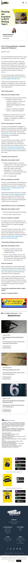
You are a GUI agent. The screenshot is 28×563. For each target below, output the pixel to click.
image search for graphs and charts (15, 194)
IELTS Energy (20, 527)
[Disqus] (14, 434)
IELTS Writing (6, 337)
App (7, 541)
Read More (7, 347)
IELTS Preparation (20, 543)
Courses (20, 541)
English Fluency (8, 530)
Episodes (20, 528)
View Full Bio (6, 38)
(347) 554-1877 (14, 523)
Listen (7, 536)
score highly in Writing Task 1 (11, 78)
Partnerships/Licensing (20, 540)
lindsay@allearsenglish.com (14, 522)
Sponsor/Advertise (20, 538)
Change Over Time (6, 133)
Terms (19, 553)
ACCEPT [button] (18, 560)
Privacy (16, 553)
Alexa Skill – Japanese (8, 538)
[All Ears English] (14, 512)
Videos (7, 533)
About (20, 536)
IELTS (2, 46)
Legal (23, 553)
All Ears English (7, 527)
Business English (7, 531)
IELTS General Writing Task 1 (11, 46)
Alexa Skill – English (7, 540)
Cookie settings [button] (11, 560)
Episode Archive (8, 528)
